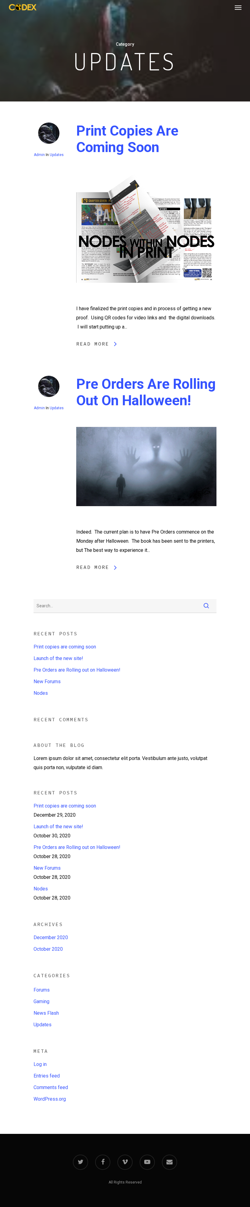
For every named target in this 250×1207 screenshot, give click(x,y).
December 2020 (51, 937)
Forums (42, 990)
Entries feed (47, 1076)
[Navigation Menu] (238, 7)
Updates (57, 155)
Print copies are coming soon (127, 138)
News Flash (46, 1013)
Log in (40, 1064)
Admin (39, 155)
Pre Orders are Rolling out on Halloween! (146, 392)
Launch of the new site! (58, 658)
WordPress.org (50, 1099)
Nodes (41, 693)
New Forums (47, 681)
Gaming (41, 1001)
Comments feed (51, 1087)
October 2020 (48, 949)
